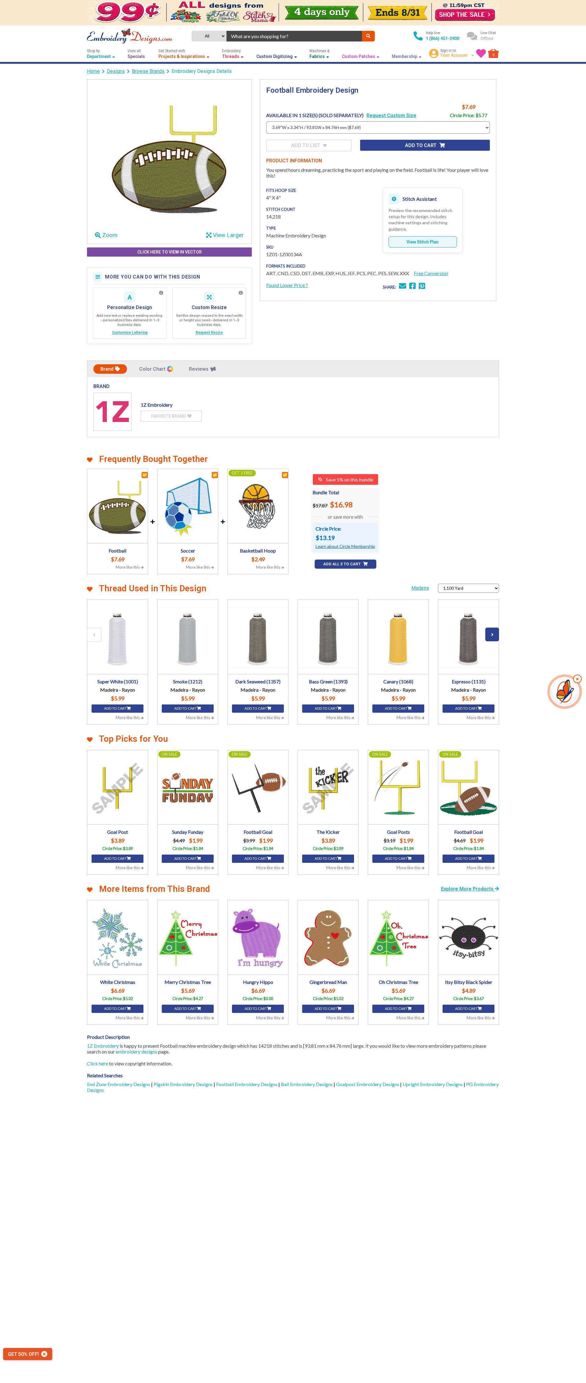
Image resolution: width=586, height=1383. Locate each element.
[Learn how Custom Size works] (240, 293)
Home (93, 71)
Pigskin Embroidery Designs (184, 1084)
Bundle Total (326, 492)
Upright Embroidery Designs (433, 1084)
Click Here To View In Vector (169, 252)
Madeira (420, 588)
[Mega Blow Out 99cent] (293, 12)
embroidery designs (136, 1051)
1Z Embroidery (103, 1046)
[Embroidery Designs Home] (129, 36)
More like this (128, 567)
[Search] (368, 36)
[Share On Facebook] (412, 287)
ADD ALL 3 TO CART (342, 564)
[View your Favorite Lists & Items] (481, 53)
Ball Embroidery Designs (307, 1084)
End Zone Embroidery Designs (119, 1084)
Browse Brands (148, 71)
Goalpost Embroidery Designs (368, 1084)
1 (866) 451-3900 (442, 38)
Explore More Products (468, 889)
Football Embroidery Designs (247, 1084)
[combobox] (294, 36)
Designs (116, 71)
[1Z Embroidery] (112, 412)
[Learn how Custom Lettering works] (161, 293)
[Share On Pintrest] (422, 287)
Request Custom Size (391, 115)
